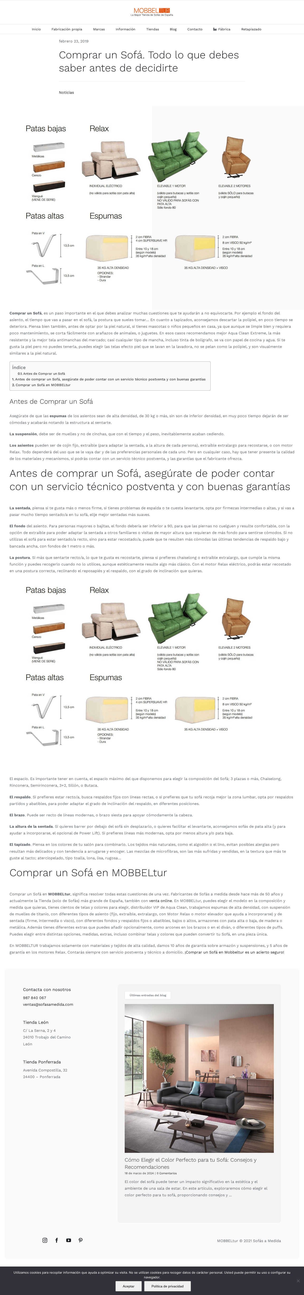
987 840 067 (34, 998)
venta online (160, 900)
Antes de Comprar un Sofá (44, 373)
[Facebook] (56, 1240)
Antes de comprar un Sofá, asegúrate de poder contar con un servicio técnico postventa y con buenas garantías (110, 379)
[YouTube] (68, 1240)
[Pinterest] (80, 1240)
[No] (298, 1280)
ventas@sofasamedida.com (48, 1004)
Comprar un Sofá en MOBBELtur (43, 385)
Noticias (66, 92)
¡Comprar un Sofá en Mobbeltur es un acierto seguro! (234, 952)
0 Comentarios (167, 1173)
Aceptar (128, 1286)
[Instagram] (44, 1240)
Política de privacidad (168, 1286)
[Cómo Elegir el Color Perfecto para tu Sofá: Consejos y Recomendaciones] (199, 1078)
